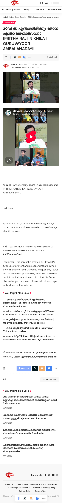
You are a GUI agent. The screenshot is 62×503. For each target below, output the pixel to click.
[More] (29, 57)
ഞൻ (50, 356)
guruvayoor (42, 352)
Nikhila (52, 352)
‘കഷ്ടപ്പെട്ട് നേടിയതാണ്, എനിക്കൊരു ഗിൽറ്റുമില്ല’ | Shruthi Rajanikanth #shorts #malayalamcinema (27, 303)
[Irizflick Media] (15, 3)
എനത (16, 356)
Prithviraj (7, 356)
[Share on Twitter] (15, 57)
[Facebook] (45, 475)
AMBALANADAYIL (25, 352)
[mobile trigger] (5, 3)
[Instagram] (57, 475)
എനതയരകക (28, 356)
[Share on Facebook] (10, 57)
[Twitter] (49, 475)
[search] (42, 3)
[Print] (24, 57)
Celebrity (9, 22)
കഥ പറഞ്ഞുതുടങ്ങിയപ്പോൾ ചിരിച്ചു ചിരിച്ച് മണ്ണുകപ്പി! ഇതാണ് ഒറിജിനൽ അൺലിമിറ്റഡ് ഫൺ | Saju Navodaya (30, 400)
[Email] (19, 57)
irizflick (14, 64)
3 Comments (51, 380)
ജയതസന (41, 356)
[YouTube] (53, 475)
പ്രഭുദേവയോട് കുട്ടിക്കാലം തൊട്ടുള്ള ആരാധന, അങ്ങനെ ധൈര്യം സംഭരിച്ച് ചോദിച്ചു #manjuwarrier (28, 448)
